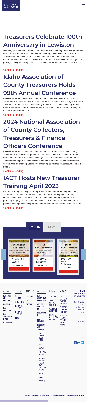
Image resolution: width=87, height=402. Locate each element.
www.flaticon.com (43, 395)
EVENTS (34, 226)
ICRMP (41, 377)
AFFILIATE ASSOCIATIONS (41, 306)
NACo (41, 373)
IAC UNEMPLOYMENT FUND (42, 336)
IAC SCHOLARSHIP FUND (7, 316)
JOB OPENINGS (40, 320)
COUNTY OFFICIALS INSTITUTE (52, 302)
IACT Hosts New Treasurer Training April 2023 (41, 181)
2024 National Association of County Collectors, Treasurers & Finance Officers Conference (41, 133)
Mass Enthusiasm (78, 395)
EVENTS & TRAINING (52, 291)
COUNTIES (29, 297)
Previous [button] (3, 254)
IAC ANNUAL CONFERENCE (53, 310)
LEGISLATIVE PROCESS (19, 307)
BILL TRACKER (18, 297)
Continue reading (13, 69)
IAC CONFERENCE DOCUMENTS (41, 298)
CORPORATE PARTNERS (64, 291)
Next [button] (83, 254)
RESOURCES (41, 291)
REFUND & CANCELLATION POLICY (53, 317)
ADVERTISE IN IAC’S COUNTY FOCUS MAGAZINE (64, 320)
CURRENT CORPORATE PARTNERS (64, 309)
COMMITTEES (19, 302)
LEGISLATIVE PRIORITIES (19, 313)
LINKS (17, 318)
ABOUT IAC (7, 291)
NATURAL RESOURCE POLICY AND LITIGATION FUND (42, 364)
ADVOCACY (18, 291)
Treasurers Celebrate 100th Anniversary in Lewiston (42, 40)
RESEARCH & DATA (30, 291)
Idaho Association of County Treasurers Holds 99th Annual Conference (39, 84)
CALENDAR (52, 297)
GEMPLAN (42, 381)
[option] (19, 255)
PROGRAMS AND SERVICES (41, 327)
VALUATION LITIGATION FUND (42, 351)
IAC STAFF (6, 304)
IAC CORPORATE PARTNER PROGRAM (64, 300)
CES (40, 344)
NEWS (52, 226)
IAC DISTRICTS (7, 309)
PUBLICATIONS (41, 314)
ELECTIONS (29, 304)
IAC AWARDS (7, 323)
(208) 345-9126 (79, 321)
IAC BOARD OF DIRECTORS (7, 298)
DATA (27, 300)
